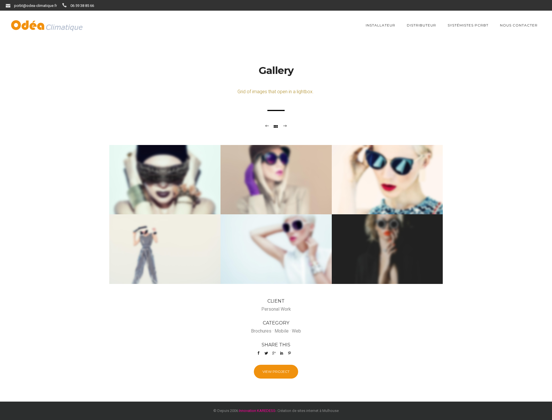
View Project (276, 371)
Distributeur (421, 25)
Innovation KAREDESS (257, 410)
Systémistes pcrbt (468, 25)
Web (296, 331)
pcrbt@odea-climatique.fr (35, 5)
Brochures (261, 331)
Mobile (282, 331)
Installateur (380, 25)
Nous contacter (519, 25)
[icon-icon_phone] (66, 5)
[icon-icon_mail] (9, 5)
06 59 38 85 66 (82, 5)
